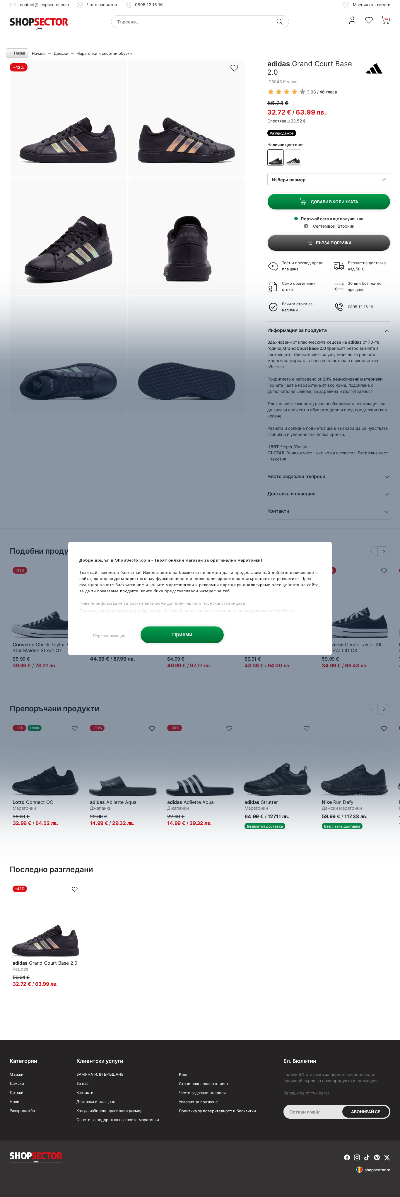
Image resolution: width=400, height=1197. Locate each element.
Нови (14, 1101)
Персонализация (109, 635)
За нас (82, 1083)
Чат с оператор (102, 4)
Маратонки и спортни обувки (104, 53)
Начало (39, 53)
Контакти (84, 1092)
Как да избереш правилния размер (109, 1110)
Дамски (61, 53)
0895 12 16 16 (149, 4)
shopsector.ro (377, 1169)
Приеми (182, 634)
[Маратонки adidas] (374, 68)
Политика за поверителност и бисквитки (217, 1111)
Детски (16, 1092)
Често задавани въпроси (202, 1092)
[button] (383, 551)
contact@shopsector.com (44, 4)
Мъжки (16, 1074)
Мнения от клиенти (371, 4)
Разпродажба (22, 1110)
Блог (183, 1074)
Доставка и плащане (95, 1101)
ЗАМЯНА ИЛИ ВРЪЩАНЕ (100, 1074)
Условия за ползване (198, 1101)
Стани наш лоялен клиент (203, 1083)
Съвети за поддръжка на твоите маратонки (117, 1119)
